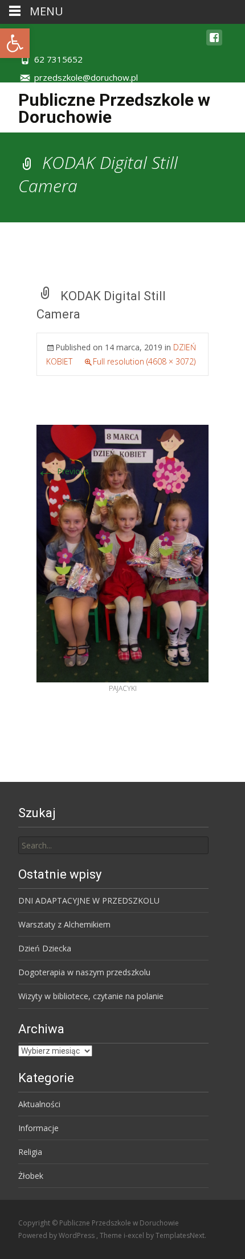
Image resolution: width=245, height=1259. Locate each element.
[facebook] (214, 43)
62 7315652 (58, 59)
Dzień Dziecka (44, 948)
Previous (62, 471)
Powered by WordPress (57, 1235)
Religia (30, 1151)
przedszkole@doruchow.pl (86, 77)
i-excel (135, 1235)
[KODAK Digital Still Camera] (122, 553)
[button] (15, 43)
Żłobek (30, 1175)
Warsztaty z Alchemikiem (64, 924)
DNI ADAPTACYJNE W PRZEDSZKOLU (89, 900)
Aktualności (39, 1104)
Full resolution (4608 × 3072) (144, 361)
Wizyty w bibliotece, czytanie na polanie (91, 996)
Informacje (38, 1128)
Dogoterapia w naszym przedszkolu (84, 972)
